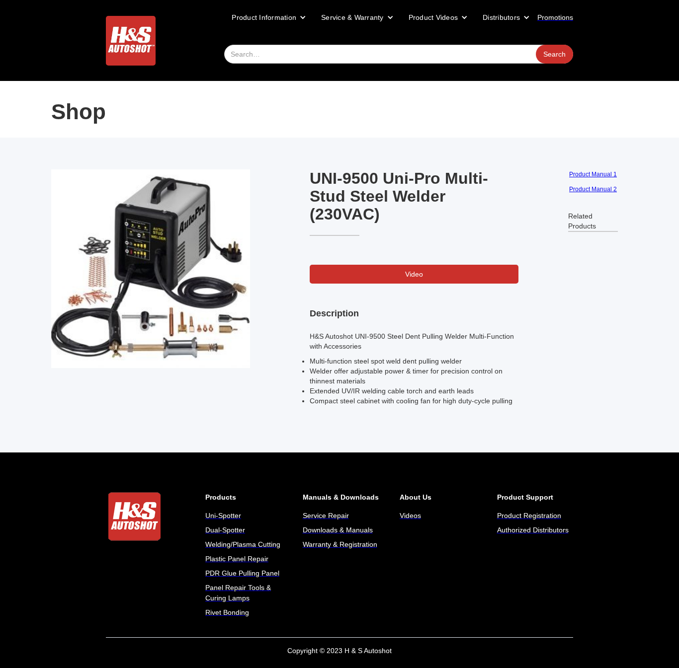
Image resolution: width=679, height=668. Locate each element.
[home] (131, 41)
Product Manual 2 (593, 189)
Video (414, 274)
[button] (269, 17)
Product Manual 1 (593, 174)
